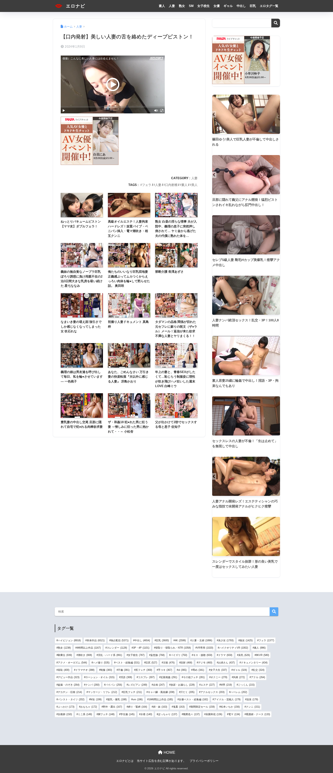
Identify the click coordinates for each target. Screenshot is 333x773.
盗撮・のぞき (68, 684)
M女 (96, 699)
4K (180, 640)
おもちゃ (88, 706)
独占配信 (120, 640)
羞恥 (63, 669)
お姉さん (226, 662)
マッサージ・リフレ (102, 692)
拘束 (239, 677)
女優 (217, 6)
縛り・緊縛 (137, 706)
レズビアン (137, 684)
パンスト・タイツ (71, 699)
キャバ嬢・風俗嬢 (161, 692)
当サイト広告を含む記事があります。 (161, 760)
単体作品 (96, 640)
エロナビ (75, 5)
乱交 (258, 669)
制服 (106, 669)
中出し (241, 6)
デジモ (205, 662)
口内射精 (171, 184)
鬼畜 (179, 706)
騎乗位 (65, 655)
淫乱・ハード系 (110, 655)
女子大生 (218, 669)
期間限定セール (203, 706)
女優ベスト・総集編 (193, 699)
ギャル (228, 6)
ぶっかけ (66, 706)
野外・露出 (112, 706)
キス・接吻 (202, 655)
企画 (159, 684)
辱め (198, 669)
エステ (208, 684)
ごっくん (246, 684)
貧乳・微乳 (117, 699)
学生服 (127, 714)
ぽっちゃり (167, 714)
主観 (169, 662)
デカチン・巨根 (70, 692)
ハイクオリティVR (233, 647)
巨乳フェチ (132, 692)
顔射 (186, 662)
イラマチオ (84, 669)
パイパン (113, 684)
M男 (226, 684)
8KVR (262, 655)
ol (182, 669)
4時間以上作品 (89, 647)
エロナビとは (125, 760)
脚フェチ (106, 714)
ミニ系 (85, 714)
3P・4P (141, 647)
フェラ (146, 184)
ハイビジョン (69, 640)
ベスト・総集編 (127, 662)
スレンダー (117, 647)
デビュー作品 (68, 677)
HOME (168, 752)
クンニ (253, 706)
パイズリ (179, 655)
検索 (275, 23)
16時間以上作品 (161, 699)
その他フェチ (194, 677)
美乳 (244, 655)
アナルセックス (212, 692)
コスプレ (146, 677)
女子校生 (203, 6)
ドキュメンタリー (254, 662)
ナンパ (92, 684)
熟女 (182, 6)
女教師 (65, 714)
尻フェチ (143, 669)
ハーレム (238, 692)
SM (191, 6)
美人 (194, 184)
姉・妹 (160, 706)
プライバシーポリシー (204, 760)
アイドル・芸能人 (227, 699)
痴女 (246, 640)
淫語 (126, 677)
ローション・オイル (99, 677)
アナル (258, 677)
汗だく (187, 692)
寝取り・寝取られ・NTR (173, 647)
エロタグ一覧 (269, 6)
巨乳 (253, 6)
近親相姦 (169, 677)
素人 (162, 6)
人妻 (172, 6)
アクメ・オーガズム (72, 662)
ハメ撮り (101, 662)
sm (138, 699)
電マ (234, 714)
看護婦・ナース (258, 714)
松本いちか (230, 706)
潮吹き (85, 655)
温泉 (252, 699)
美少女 (226, 640)
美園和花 (214, 714)
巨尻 (151, 662)
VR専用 (205, 647)
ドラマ (225, 655)
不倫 (124, 669)
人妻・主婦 (202, 640)
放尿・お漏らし (183, 684)
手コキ (165, 669)
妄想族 (158, 655)
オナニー (219, 677)
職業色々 (191, 714)
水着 (146, 714)
